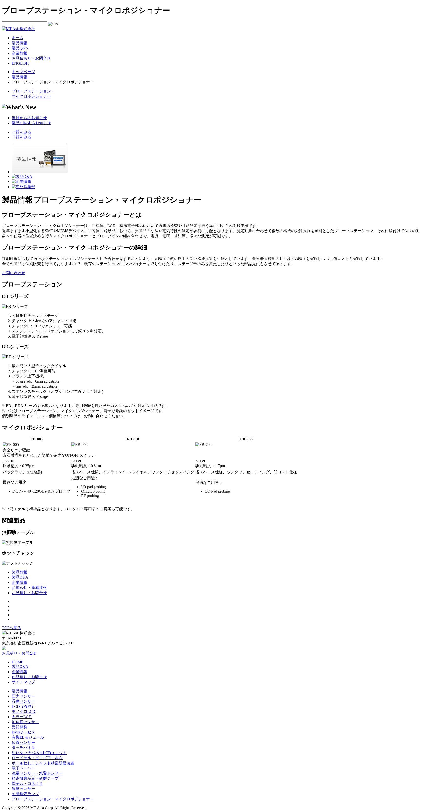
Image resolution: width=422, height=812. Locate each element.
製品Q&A (20, 48)
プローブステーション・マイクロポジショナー (53, 799)
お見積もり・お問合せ (31, 58)
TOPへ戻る (11, 628)
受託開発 (19, 727)
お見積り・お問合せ (29, 593)
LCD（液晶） (23, 706)
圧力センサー (23, 696)
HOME (17, 662)
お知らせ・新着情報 (29, 588)
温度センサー (23, 789)
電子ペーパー (23, 768)
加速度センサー (25, 722)
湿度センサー (23, 701)
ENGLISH (20, 63)
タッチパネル (23, 747)
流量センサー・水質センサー (37, 773)
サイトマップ (23, 682)
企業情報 (19, 53)
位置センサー (23, 742)
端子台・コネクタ (27, 783)
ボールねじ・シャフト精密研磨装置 (43, 763)
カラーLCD (22, 717)
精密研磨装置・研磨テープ (35, 778)
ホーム (17, 38)
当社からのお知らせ (29, 118)
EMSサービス (23, 732)
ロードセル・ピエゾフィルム (37, 758)
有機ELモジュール (28, 737)
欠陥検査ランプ (25, 794)
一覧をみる (21, 132)
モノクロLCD (23, 712)
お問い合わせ (13, 273)
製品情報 (19, 43)
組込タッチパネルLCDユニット (39, 753)
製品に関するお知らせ (31, 123)
